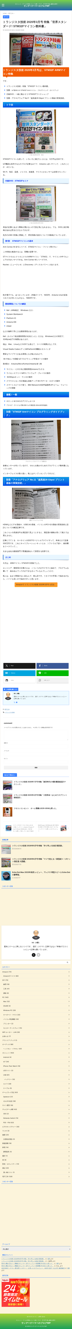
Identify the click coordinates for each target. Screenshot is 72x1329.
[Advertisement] (18, 610)
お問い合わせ (41, 1316)
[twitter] (15, 702)
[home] (17, 702)
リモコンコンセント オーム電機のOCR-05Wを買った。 (36, 808)
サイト (6, 758)
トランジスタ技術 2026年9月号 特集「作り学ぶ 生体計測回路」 (38, 846)
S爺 (48, 1259)
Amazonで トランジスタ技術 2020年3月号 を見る (35, 585)
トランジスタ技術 (10, 712)
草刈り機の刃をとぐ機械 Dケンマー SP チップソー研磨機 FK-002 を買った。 (27, 1263)
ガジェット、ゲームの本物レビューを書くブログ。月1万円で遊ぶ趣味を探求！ (36, 1320)
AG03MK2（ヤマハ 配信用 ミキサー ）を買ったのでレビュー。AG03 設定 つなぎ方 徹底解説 (33, 1268)
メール (6, 751)
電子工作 (7, 709)
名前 (6, 743)
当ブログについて (31, 1316)
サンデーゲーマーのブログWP (37, 6)
